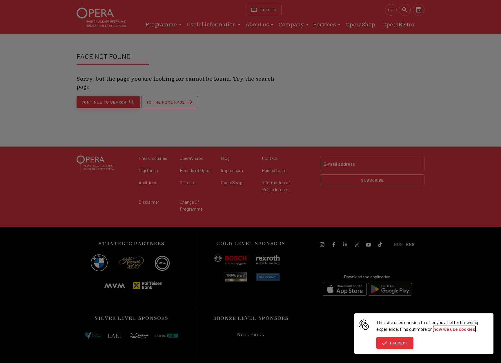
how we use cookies (454, 329)
